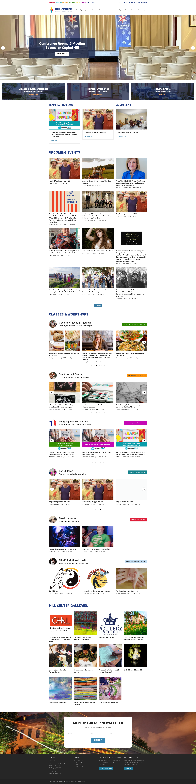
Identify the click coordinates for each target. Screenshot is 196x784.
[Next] (193, 48)
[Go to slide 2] (94, 365)
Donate (133, 10)
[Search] (144, 10)
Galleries (92, 10)
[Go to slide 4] (99, 365)
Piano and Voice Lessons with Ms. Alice (62, 549)
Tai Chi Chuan (53, 591)
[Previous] (3, 48)
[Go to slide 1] (91, 365)
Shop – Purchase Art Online (108, 702)
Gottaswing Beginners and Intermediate (96, 591)
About (113, 10)
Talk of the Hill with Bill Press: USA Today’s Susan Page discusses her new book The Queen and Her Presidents (130, 183)
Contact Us (52, 760)
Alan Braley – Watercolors (58, 702)
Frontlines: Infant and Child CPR (127, 591)
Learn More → (122, 136)
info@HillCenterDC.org (55, 773)
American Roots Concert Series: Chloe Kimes (97, 251)
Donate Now (129, 768)
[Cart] (139, 10)
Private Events (103, 10)
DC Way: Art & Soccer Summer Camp (128, 502)
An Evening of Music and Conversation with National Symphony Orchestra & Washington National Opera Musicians (97, 216)
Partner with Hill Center (106, 768)
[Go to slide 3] (97, 365)
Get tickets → (54, 140)
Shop (126, 10)
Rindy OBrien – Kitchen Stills (133, 670)
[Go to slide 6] (104, 365)
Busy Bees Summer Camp (91, 502)
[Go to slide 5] (102, 365)
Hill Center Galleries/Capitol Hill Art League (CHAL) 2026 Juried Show (60, 639)
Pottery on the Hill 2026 (107, 637)
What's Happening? (81, 10)
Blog (120, 10)
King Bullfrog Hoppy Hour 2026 (59, 181)
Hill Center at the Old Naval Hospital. (66, 781)
